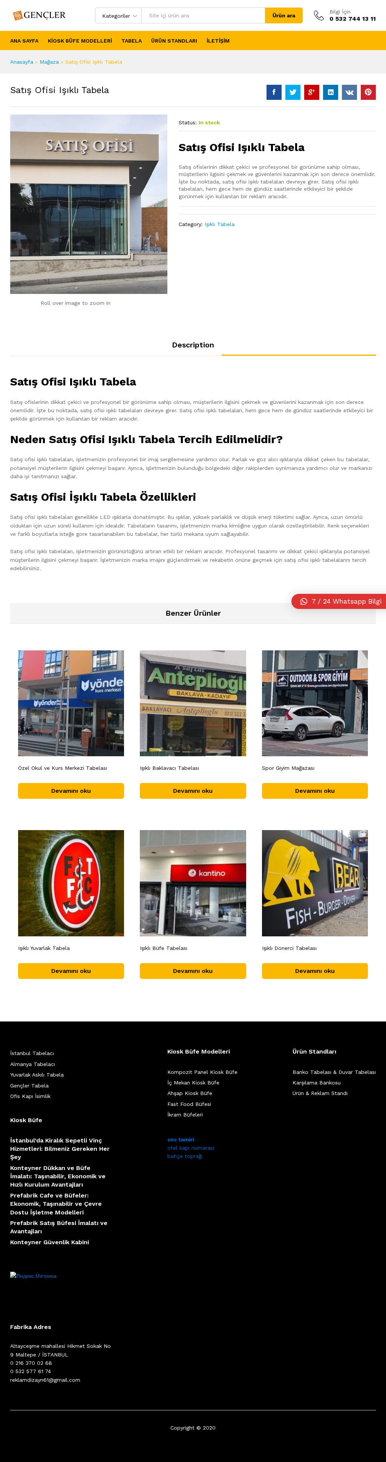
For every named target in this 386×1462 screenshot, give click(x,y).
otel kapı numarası (190, 1148)
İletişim (218, 40)
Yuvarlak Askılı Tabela (37, 1075)
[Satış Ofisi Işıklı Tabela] (274, 92)
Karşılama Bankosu (317, 1083)
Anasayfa (21, 62)
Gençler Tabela (29, 1086)
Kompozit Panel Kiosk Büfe (202, 1072)
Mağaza (49, 62)
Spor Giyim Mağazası (288, 768)
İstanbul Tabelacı (32, 1053)
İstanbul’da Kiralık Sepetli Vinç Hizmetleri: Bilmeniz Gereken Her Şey (60, 1149)
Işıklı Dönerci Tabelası (289, 948)
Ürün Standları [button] (174, 40)
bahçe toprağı (184, 1156)
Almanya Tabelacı (32, 1064)
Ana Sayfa (24, 40)
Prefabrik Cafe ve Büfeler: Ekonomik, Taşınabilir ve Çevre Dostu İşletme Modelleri (56, 1204)
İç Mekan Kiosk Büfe (193, 1083)
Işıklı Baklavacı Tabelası (169, 768)
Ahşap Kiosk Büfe (189, 1093)
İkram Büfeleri (185, 1115)
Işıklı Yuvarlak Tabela (44, 948)
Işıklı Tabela (219, 224)
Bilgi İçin (340, 12)
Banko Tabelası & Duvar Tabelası (334, 1072)
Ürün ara (284, 15)
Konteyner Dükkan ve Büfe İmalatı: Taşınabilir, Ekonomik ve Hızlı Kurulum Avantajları (58, 1176)
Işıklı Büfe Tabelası (163, 948)
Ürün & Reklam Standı (320, 1093)
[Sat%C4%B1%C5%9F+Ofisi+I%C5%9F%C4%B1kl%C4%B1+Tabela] (292, 92)
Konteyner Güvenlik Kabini (49, 1242)
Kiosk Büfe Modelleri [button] (80, 40)
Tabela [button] (131, 40)
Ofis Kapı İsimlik (30, 1096)
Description (193, 345)
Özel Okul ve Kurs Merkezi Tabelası (62, 768)
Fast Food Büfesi (189, 1104)
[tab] (193, 348)
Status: (188, 122)
